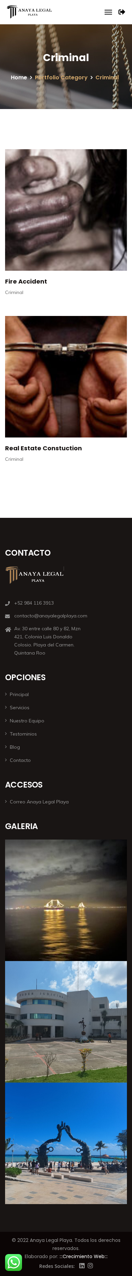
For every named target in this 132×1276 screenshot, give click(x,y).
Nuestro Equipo (27, 721)
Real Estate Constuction (43, 448)
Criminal (14, 292)
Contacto (20, 760)
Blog (15, 747)
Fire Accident (26, 281)
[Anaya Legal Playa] (28, 12)
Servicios (19, 708)
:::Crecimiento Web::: (84, 1256)
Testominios (23, 734)
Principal (19, 694)
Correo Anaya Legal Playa (39, 802)
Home (19, 77)
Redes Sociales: (57, 1266)
